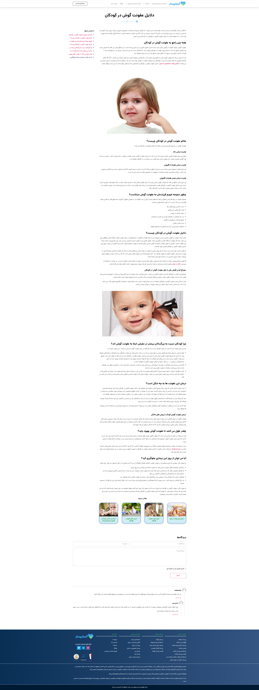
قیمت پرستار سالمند (180, 654)
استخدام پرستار (135, 640)
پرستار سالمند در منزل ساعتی (178, 660)
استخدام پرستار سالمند (179, 651)
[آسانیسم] (177, 3)
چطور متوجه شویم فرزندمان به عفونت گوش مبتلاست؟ (80, 41)
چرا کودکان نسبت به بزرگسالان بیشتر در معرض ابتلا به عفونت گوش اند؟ (80, 48)
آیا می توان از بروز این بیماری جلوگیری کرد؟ (80, 57)
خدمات (147, 4)
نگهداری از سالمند (181, 642)
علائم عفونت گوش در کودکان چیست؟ (81, 38)
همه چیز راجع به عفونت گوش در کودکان (80, 35)
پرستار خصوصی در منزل (133, 648)
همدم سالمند (182, 648)
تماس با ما (114, 4)
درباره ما (115, 640)
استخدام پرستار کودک (156, 642)
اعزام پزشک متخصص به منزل (169, 63)
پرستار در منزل (136, 645)
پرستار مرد (137, 654)
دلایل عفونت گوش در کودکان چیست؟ (81, 44)
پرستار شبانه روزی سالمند (179, 645)
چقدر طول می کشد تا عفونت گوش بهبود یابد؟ (80, 54)
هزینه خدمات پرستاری (111, 651)
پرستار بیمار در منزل (134, 657)
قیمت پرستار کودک (157, 651)
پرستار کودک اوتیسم (157, 648)
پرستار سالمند (182, 640)
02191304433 (80, 4)
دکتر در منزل (176, 264)
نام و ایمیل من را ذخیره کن (175, 569)
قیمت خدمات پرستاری (134, 4)
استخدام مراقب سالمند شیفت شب (176, 657)
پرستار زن (137, 651)
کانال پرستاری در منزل (134, 642)
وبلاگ (121, 4)
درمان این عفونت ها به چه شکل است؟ (81, 51)
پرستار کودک (175, 449)
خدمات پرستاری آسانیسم (159, 4)
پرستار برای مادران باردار (156, 645)
